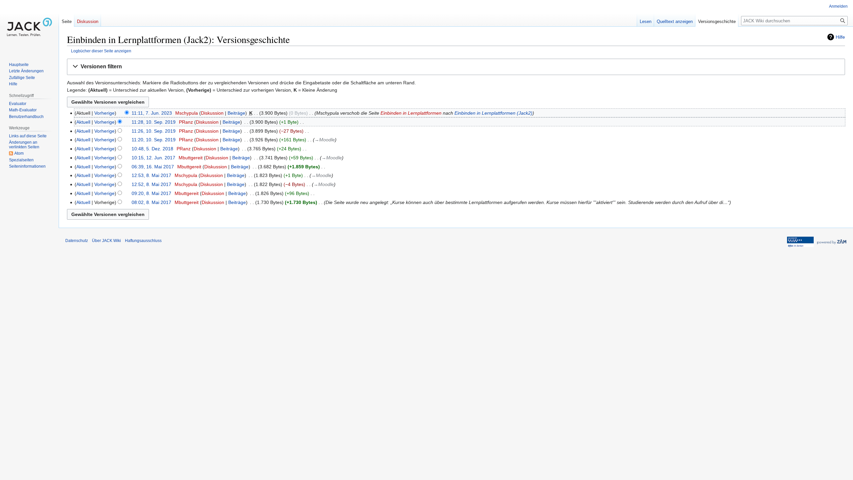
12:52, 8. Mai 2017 (151, 184)
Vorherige (104, 113)
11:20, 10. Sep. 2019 (154, 139)
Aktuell (83, 122)
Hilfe (840, 37)
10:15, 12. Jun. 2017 (153, 157)
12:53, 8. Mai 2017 (151, 175)
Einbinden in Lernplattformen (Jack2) (493, 113)
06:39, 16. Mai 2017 (153, 166)
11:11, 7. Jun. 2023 (152, 113)
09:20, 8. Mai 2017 (151, 193)
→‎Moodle (325, 139)
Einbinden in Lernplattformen (411, 113)
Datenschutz (76, 240)
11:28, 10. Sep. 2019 (154, 122)
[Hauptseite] (29, 26)
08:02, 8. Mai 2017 (151, 202)
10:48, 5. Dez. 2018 (152, 148)
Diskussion (212, 113)
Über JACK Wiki (106, 240)
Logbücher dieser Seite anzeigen (101, 51)
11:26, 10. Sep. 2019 (154, 131)
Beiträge (236, 113)
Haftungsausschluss (143, 240)
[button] (456, 66)
